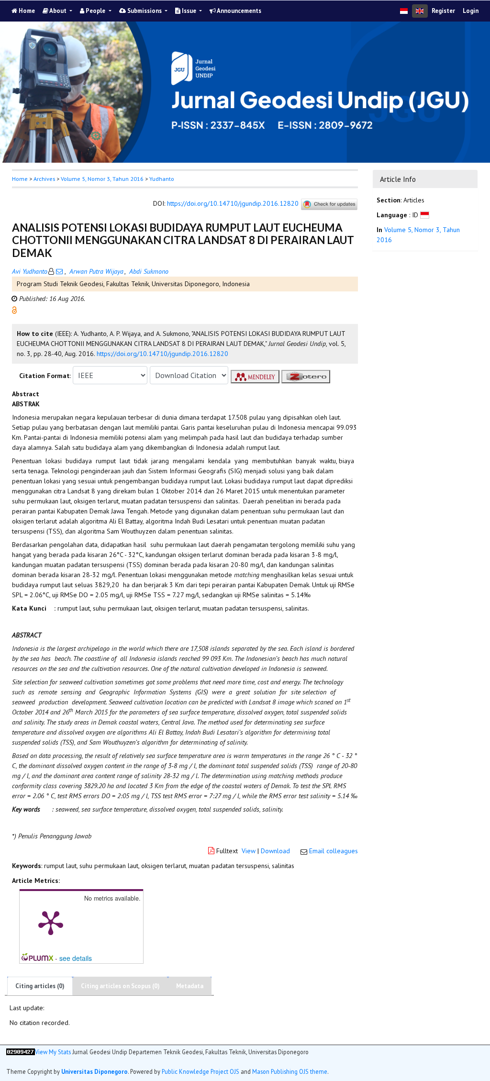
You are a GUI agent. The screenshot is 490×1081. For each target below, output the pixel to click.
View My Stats (53, 1052)
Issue (189, 11)
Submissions (144, 11)
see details (75, 958)
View (249, 851)
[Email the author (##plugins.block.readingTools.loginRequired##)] (59, 271)
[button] (14, 309)
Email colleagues (333, 851)
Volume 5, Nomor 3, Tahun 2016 (102, 178)
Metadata (189, 986)
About (58, 11)
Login (471, 11)
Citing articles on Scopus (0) (120, 986)
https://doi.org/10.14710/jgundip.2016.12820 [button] (162, 353)
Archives (44, 178)
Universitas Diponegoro (94, 1071)
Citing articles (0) (40, 986)
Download (275, 851)
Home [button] (20, 178)
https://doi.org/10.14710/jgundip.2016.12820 (233, 204)
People (95, 11)
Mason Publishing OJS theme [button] (289, 1071)
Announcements (238, 11)
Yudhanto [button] (161, 178)
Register (443, 11)
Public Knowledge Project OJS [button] (200, 1071)
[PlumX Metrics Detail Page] (50, 922)
